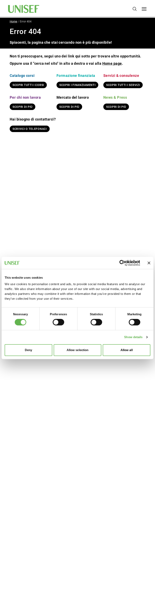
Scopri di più (22, 106)
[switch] (58, 322)
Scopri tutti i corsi (28, 85)
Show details (133, 337)
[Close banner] (149, 262)
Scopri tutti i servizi (123, 85)
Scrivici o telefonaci (30, 128)
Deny (28, 350)
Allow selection (78, 350)
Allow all (126, 350)
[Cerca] (135, 9)
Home (13, 21)
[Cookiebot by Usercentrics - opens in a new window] (122, 263)
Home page (112, 63)
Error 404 (25, 21)
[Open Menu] (144, 9)
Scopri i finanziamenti (77, 85)
